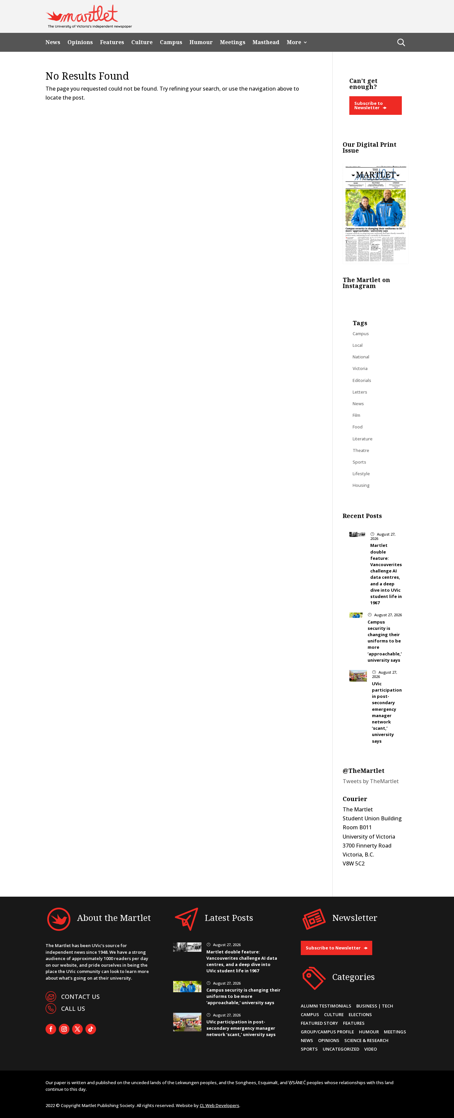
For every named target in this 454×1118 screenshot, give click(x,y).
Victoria (360, 368)
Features (112, 42)
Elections (360, 1014)
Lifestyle (361, 474)
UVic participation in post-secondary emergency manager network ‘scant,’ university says (387, 712)
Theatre (361, 450)
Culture (142, 42)
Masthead (266, 42)
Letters (360, 392)
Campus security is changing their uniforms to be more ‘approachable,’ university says (385, 641)
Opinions (80, 42)
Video (370, 1049)
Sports (359, 462)
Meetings (232, 42)
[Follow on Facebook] (51, 1029)
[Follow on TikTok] (90, 1029)
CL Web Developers (219, 1105)
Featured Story (319, 1023)
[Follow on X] (77, 1029)
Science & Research (366, 1040)
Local (358, 345)
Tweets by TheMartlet (371, 781)
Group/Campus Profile (327, 1032)
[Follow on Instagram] (64, 1029)
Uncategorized (341, 1049)
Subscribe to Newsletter (368, 105)
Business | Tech (374, 1006)
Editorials (362, 380)
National (361, 357)
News (53, 42)
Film (356, 415)
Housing (361, 485)
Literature (363, 439)
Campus (171, 42)
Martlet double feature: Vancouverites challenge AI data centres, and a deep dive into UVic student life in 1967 (386, 574)
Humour (201, 42)
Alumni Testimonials (326, 1006)
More (294, 42)
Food (358, 427)
